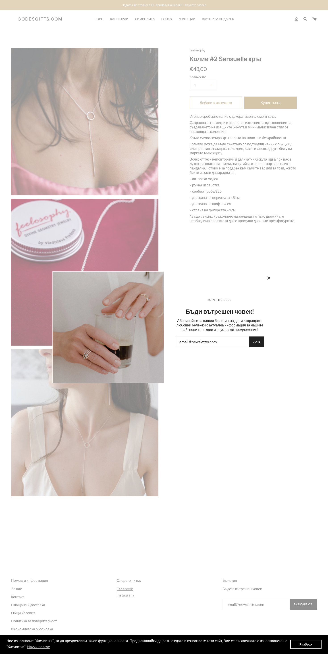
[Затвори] (269, 278)
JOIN (256, 341)
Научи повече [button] (38, 647)
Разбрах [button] (305, 644)
